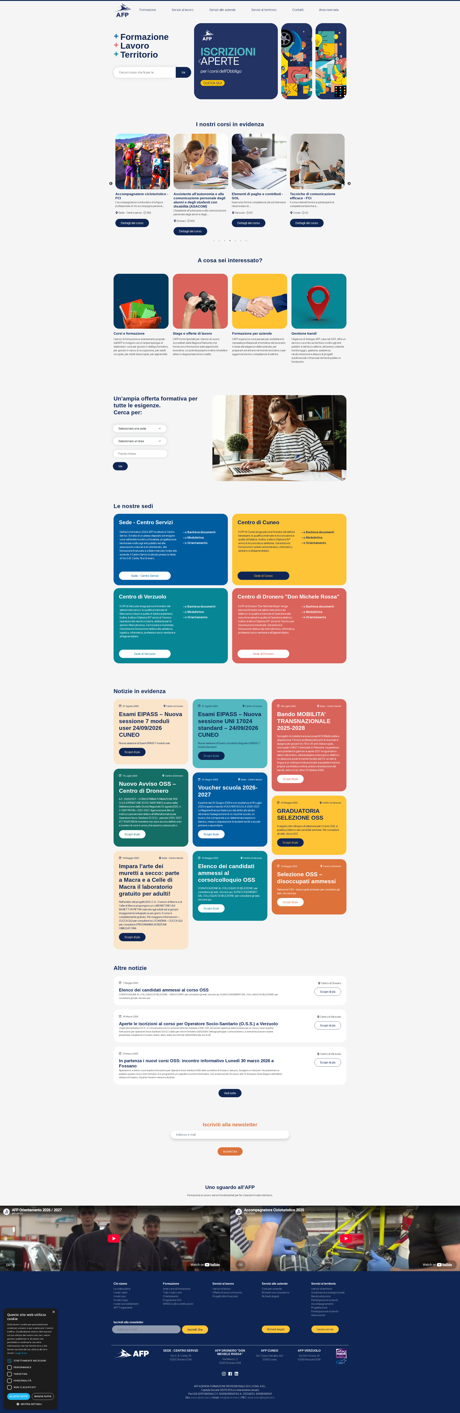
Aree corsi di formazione (176, 1288)
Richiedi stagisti (270, 1296)
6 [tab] (241, 241)
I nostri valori (120, 1292)
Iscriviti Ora (230, 1151)
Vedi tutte (230, 1093)
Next (349, 183)
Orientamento (197, 543)
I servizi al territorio (321, 1288)
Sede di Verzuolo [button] (145, 654)
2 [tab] (219, 241)
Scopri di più (132, 752)
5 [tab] (235, 241)
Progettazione (319, 1307)
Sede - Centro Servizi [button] (144, 576)
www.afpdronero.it (201, 1397)
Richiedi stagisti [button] (275, 1329)
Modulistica (195, 537)
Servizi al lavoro (183, 10)
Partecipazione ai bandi (324, 1300)
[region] (270, 61)
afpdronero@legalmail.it (261, 1397)
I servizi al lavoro (221, 1288)
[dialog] (31, 1358)
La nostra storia (122, 1288)
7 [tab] (246, 241)
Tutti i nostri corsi (172, 1292)
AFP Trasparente (123, 1307)
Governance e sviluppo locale (327, 1292)
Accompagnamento (322, 1303)
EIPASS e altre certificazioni (178, 1303)
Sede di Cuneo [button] (263, 576)
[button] (270, 61)
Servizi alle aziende (222, 10)
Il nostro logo (121, 1300)
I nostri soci (120, 1296)
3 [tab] (224, 241)
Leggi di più (21, 1352)
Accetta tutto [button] (19, 1396)
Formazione (147, 10)
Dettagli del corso (132, 231)
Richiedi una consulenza (275, 1292)
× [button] (53, 1312)
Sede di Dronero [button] (263, 654)
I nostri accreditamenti (126, 1303)
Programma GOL (172, 1300)
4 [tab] (230, 241)
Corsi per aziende (272, 1288)
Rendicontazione (320, 1296)
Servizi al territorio (264, 10)
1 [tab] (214, 241)
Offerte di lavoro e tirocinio (227, 1292)
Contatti (297, 10)
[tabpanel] (143, 183)
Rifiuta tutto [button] (42, 1396)
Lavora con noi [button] (325, 1329)
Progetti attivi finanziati (225, 1296)
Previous (111, 183)
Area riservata (329, 10)
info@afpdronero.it (230, 1397)
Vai (183, 72)
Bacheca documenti (201, 532)
